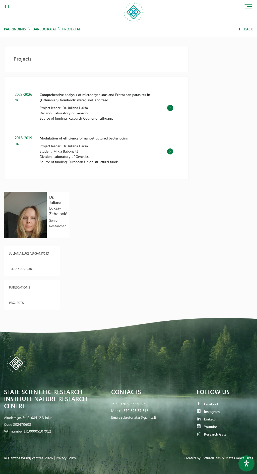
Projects (16, 302)
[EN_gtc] (133, 23)
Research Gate (214, 434)
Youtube (210, 426)
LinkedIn (210, 419)
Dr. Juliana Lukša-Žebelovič (58, 205)
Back (248, 29)
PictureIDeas (211, 457)
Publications (19, 287)
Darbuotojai (44, 29)
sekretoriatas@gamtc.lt (138, 417)
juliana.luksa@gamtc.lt (29, 253)
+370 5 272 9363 (21, 268)
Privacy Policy (66, 457)
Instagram (211, 411)
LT (7, 6)
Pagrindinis (15, 29)
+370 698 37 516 (135, 410)
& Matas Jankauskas (237, 457)
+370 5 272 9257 (131, 403)
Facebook (211, 404)
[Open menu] (248, 7)
